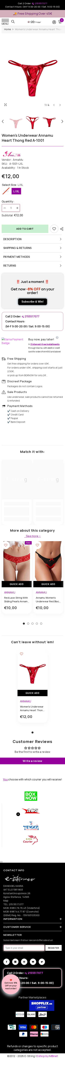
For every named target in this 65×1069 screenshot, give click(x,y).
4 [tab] (37, 624)
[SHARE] (60, 229)
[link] (16, 511)
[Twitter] (42, 962)
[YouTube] (33, 962)
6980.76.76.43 (18, 907)
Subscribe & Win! (33, 301)
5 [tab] (41, 624)
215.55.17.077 (16, 904)
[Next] (60, 105)
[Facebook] (6, 962)
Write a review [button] (32, 761)
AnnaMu (18, 160)
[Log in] (54, 22)
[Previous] (54, 105)
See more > (33, 536)
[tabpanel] (16, 580)
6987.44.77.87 (18, 911)
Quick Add (17, 584)
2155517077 (40, 3)
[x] (8, 898)
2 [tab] (28, 624)
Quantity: (8, 201)
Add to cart (25, 228)
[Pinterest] (24, 962)
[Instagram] (15, 962)
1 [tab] (24, 624)
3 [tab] (33, 624)
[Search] (13, 22)
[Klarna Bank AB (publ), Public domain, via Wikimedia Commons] (14, 341)
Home (7, 29)
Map (5, 900)
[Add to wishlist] (54, 229)
